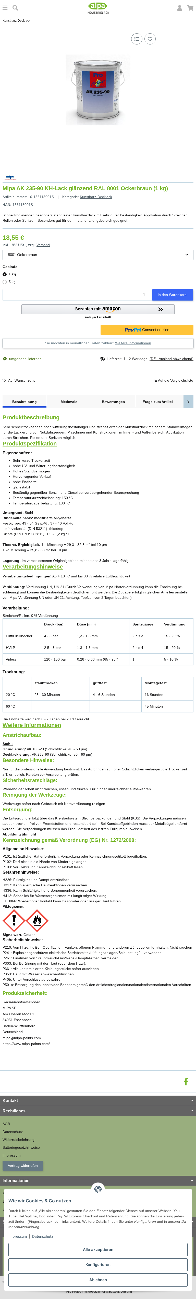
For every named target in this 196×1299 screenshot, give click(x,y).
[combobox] (98, 255)
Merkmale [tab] (69, 402)
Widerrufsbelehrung (18, 1140)
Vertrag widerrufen (23, 1165)
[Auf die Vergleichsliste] (136, 38)
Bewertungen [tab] (113, 402)
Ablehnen (98, 1279)
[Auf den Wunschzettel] (150, 38)
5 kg (12, 282)
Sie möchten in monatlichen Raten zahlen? (98, 343)
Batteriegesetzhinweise (21, 1147)
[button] (179, 8)
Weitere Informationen (133, 343)
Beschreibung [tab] (24, 402)
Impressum (17, 1236)
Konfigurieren (98, 1264)
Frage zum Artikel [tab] (158, 402)
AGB (6, 1124)
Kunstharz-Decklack (96, 197)
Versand (43, 245)
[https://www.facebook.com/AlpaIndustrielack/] (185, 1082)
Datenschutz (42, 1236)
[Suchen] (15, 8)
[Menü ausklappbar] (5, 8)
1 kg (12, 274)
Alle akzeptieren (98, 1249)
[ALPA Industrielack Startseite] (98, 8)
